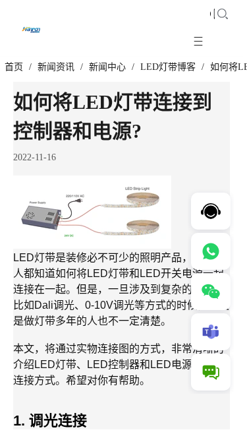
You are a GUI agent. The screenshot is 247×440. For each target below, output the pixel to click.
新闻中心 (107, 67)
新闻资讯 (56, 67)
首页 (14, 67)
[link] (14, 67)
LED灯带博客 (168, 67)
